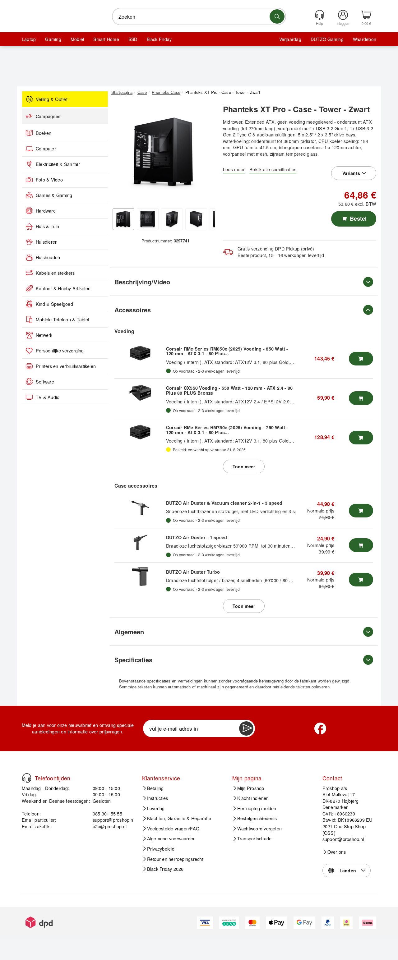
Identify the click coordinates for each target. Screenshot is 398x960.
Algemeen (129, 631)
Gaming (53, 39)
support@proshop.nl (113, 819)
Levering (156, 808)
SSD (132, 39)
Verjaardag (290, 39)
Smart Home (106, 39)
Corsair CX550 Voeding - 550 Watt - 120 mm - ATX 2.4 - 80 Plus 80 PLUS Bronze (229, 390)
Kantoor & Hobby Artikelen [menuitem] (63, 288)
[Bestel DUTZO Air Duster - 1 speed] (361, 545)
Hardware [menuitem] (46, 211)
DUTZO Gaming (327, 39)
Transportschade (254, 838)
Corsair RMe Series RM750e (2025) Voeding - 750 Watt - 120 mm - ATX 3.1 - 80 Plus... (227, 429)
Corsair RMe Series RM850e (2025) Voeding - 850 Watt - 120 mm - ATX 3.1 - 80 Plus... (227, 351)
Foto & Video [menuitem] (49, 180)
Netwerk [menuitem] (44, 335)
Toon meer (244, 466)
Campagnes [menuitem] (48, 116)
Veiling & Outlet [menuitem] (51, 99)
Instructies (157, 798)
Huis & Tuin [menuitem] (47, 226)
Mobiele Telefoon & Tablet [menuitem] (62, 319)
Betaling (155, 788)
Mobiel (77, 39)
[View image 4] (196, 219)
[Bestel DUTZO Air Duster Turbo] (361, 579)
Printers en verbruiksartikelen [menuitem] (66, 366)
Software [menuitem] (45, 382)
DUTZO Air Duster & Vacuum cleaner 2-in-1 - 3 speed (224, 503)
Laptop (29, 39)
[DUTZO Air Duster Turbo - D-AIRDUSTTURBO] (140, 576)
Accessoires (132, 309)
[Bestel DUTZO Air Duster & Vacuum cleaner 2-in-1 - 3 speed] (361, 510)
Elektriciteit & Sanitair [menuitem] (58, 164)
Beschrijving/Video (142, 281)
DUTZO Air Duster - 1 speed (196, 537)
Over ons (336, 852)
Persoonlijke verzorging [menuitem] (60, 350)
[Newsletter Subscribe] (246, 728)
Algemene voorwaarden (171, 838)
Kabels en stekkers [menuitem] (55, 273)
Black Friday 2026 (165, 869)
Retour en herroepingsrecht (175, 859)
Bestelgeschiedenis (257, 818)
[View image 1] (123, 219)
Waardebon (364, 39)
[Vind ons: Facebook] (320, 728)
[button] (163, 151)
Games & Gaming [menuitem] (54, 195)
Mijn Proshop (250, 788)
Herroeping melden (256, 808)
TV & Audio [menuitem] (47, 397)
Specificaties (133, 659)
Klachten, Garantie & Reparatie (179, 818)
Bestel (357, 218)
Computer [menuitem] (46, 148)
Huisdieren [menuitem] (47, 242)
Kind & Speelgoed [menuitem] (54, 304)
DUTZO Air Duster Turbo (193, 572)
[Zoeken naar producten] (277, 16)
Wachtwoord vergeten (259, 828)
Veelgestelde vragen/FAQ (173, 828)
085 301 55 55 (107, 813)
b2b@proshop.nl (110, 826)
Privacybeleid (160, 849)
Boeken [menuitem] (43, 133)
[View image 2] (148, 219)
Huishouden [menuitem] (48, 257)
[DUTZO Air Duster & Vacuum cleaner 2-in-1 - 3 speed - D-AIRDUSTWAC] (140, 507)
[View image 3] (172, 219)
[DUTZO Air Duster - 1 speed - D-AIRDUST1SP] (140, 542)
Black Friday (159, 39)
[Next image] (206, 153)
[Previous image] (120, 153)
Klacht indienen (253, 798)
